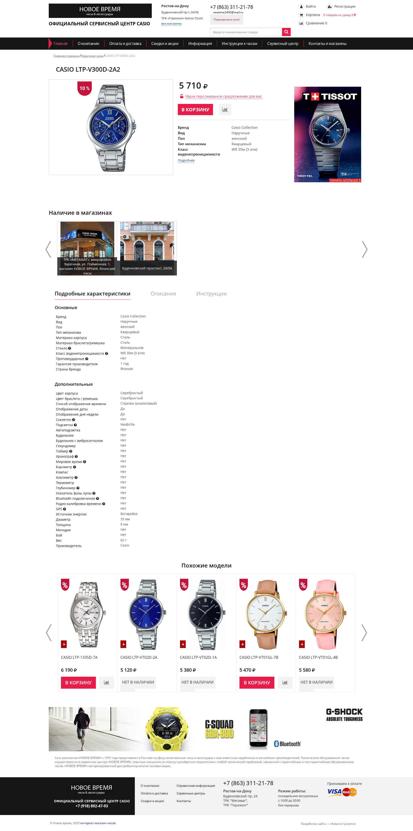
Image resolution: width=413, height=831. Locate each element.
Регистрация (344, 6)
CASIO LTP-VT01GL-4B (318, 657)
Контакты (184, 801)
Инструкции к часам (239, 43)
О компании (88, 43)
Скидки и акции (164, 43)
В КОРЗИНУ (195, 109)
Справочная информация (196, 785)
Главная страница (66, 56)
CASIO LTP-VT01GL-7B (258, 657)
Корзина (329, 14)
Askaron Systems (342, 824)
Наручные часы (92, 56)
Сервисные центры (191, 793)
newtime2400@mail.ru (228, 12)
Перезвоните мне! (227, 19)
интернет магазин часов (97, 823)
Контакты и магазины (328, 43)
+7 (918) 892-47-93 (92, 806)
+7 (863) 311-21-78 (231, 7)
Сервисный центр (283, 43)
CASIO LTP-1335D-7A (79, 657)
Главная (61, 43)
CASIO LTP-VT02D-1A (198, 657)
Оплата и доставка (125, 43)
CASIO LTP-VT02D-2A (138, 657)
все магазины (171, 23)
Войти (310, 6)
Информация (200, 43)
